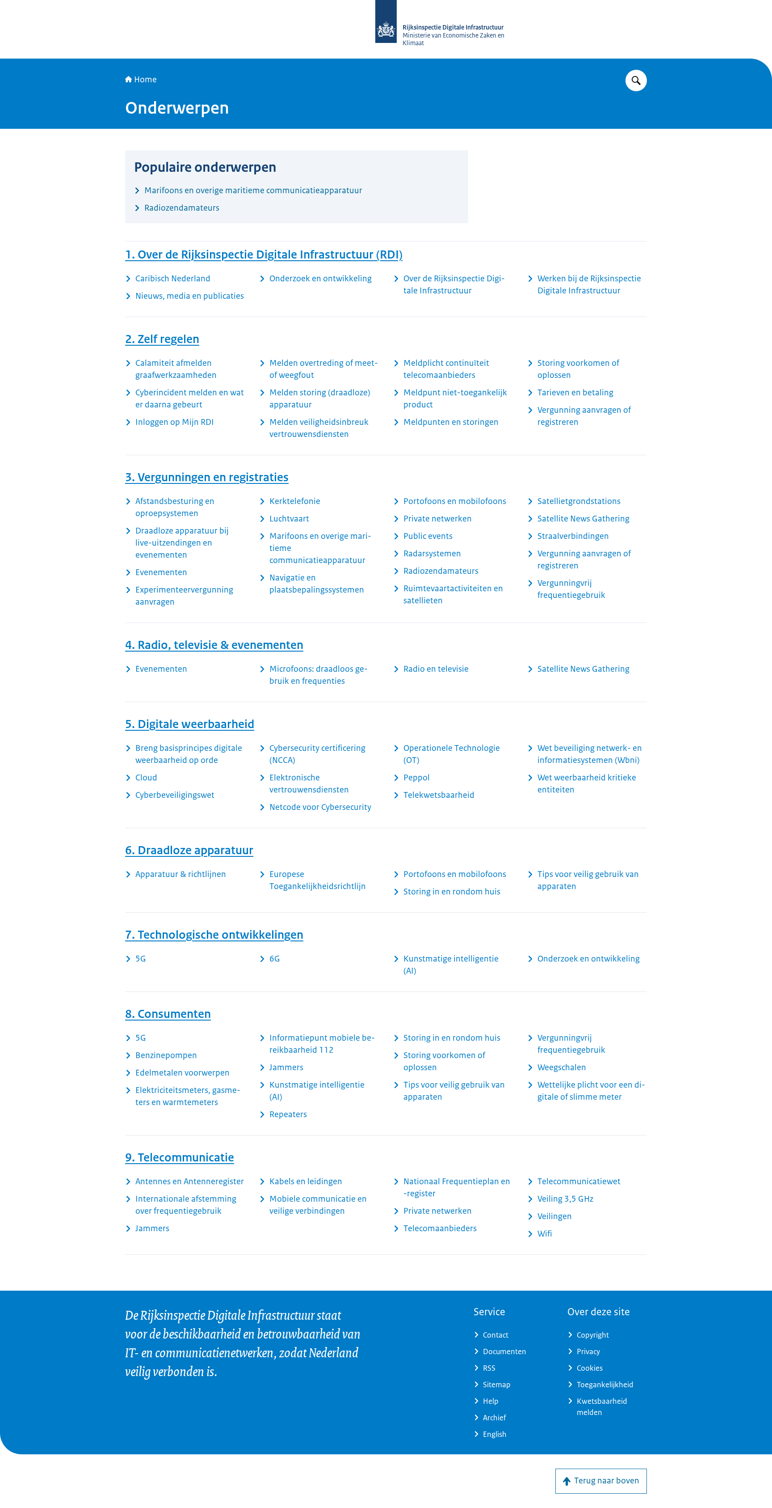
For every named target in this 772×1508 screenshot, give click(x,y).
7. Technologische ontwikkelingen (214, 934)
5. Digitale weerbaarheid (189, 724)
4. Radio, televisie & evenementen (214, 644)
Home (145, 79)
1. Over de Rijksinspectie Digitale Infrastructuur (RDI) (264, 254)
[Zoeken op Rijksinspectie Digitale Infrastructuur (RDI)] (636, 80)
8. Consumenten (168, 1013)
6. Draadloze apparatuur (189, 850)
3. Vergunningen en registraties (207, 477)
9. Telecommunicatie (179, 1157)
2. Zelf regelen (162, 339)
